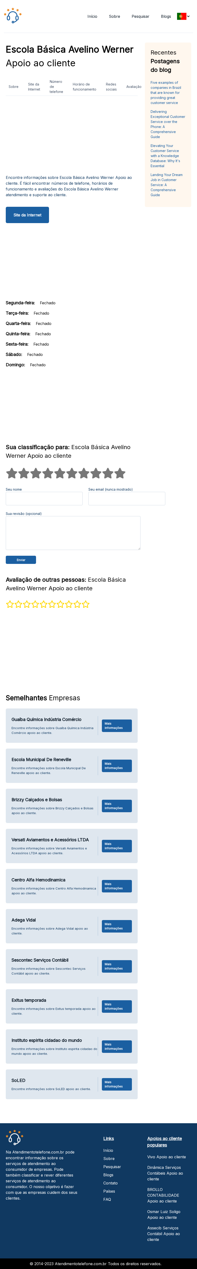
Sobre (114, 16)
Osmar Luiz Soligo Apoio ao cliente (163, 1214)
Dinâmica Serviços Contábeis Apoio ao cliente (165, 1173)
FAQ (107, 1199)
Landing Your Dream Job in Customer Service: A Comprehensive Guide (167, 185)
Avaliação (134, 87)
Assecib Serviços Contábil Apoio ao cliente (163, 1234)
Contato (110, 1183)
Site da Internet (34, 86)
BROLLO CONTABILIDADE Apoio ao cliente (163, 1195)
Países (109, 1191)
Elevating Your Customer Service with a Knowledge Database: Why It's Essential (165, 156)
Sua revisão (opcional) (24, 514)
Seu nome (14, 489)
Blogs (166, 16)
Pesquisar (140, 16)
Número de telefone (56, 86)
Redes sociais (111, 86)
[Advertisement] (72, 137)
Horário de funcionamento (84, 86)
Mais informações (114, 726)
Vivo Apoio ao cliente (166, 1156)
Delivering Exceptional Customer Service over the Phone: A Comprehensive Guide (168, 124)
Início (92, 16)
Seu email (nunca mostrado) (110, 489)
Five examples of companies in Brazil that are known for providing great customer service (166, 92)
